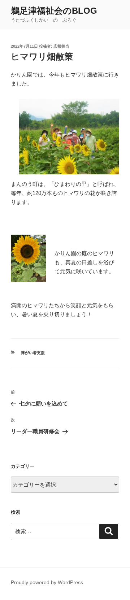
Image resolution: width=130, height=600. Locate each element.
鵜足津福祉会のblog (54, 11)
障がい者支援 (33, 353)
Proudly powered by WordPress (47, 582)
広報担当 (61, 46)
